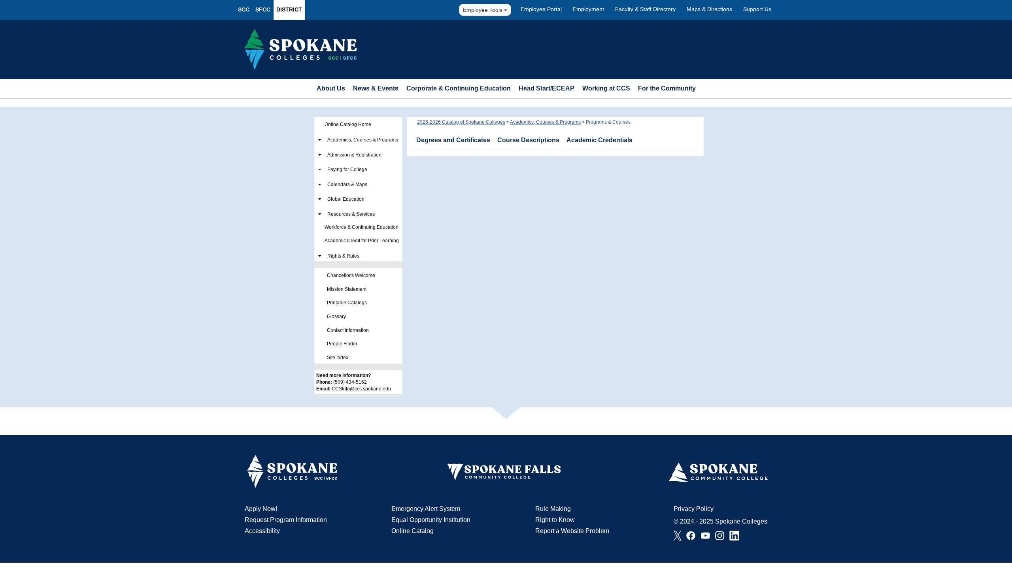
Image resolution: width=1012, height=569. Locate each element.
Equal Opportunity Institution (430, 519)
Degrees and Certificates (453, 140)
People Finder (342, 344)
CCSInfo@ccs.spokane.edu (361, 389)
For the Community (667, 88)
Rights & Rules (343, 256)
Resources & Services (351, 214)
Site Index (337, 357)
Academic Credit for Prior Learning (362, 240)
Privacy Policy (694, 508)
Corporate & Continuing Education (458, 88)
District (289, 9)
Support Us (757, 9)
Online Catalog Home (348, 124)
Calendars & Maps (347, 184)
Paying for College (347, 169)
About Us (331, 88)
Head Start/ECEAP (546, 88)
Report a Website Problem (572, 531)
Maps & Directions (709, 9)
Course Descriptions (528, 140)
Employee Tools (483, 10)
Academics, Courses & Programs (362, 140)
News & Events (375, 88)
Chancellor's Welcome (351, 275)
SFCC (262, 9)
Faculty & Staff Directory (645, 9)
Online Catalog (412, 531)
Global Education (345, 199)
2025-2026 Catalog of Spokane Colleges (461, 122)
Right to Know (555, 519)
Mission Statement (346, 289)
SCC (243, 9)
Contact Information (348, 330)
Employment (588, 9)
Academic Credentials (599, 140)
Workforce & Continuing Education (361, 227)
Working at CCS (606, 88)
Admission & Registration (354, 155)
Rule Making (553, 508)
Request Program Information (286, 519)
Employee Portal (541, 9)
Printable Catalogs (347, 302)
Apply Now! (261, 508)
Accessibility (262, 531)
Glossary (336, 316)
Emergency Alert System (425, 508)
